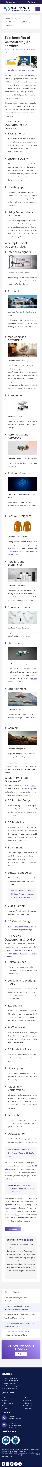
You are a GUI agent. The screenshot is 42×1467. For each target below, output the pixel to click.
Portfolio (31, 2)
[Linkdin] (20, 1464)
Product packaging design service (21, 926)
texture (29, 718)
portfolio (15, 1214)
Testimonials (29, 1398)
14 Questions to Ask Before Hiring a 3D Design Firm (21, 1153)
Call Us (21, 1354)
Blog (5, 1400)
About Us (28, 1400)
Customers (29, 1403)
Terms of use (26, 1455)
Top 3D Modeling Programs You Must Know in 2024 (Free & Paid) (22, 894)
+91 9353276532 (17, 1418)
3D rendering (26, 789)
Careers (6, 1398)
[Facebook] (3, 1464)
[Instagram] (28, 1239)
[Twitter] (31, 1239)
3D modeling (32, 785)
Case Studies (8, 1403)
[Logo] (16, 9)
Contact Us (10, 2)
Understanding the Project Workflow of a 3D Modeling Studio (21, 1188)
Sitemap (28, 1408)
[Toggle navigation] (37, 9)
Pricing (6, 1405)
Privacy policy (16, 1455)
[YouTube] (12, 1464)
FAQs (6, 1408)
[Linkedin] (25, 1239)
